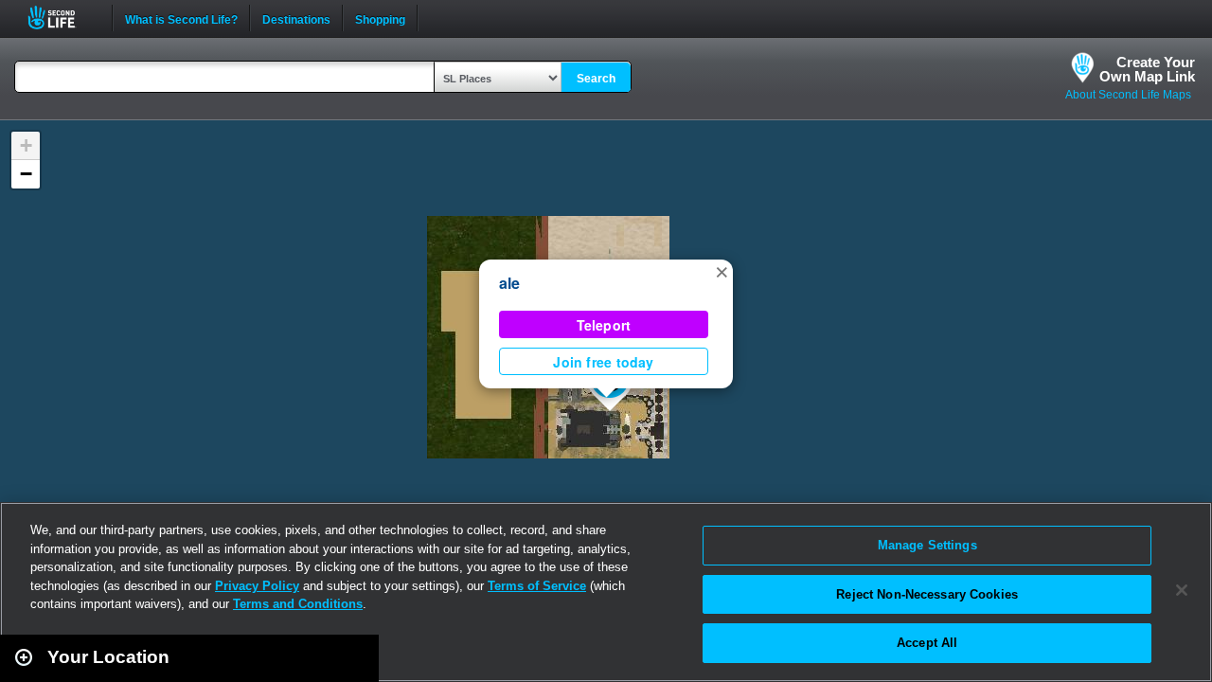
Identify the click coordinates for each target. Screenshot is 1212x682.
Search (596, 78)
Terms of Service (537, 586)
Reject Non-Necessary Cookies (927, 594)
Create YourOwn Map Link (1147, 69)
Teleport (604, 324)
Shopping (380, 18)
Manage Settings (927, 545)
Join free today (603, 361)
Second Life (62, 17)
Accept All (927, 643)
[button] (721, 271)
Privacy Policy (257, 586)
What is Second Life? (181, 18)
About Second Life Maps (1128, 94)
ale (510, 283)
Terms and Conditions (298, 604)
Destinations (296, 18)
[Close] (1182, 590)
